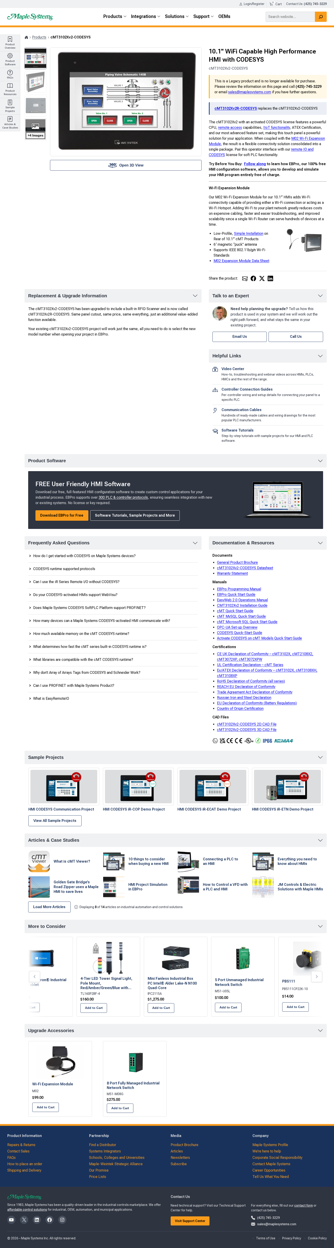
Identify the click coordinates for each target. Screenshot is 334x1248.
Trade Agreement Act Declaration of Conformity (254, 692)
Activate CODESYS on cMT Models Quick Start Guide (259, 638)
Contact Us (294, 4)
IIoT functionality (276, 127)
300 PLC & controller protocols (123, 497)
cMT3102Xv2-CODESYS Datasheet (245, 568)
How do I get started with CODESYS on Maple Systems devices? (84, 556)
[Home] (26, 37)
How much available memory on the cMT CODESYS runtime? (81, 634)
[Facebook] (253, 278)
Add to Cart (161, 1008)
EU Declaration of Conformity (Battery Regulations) (257, 703)
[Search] (321, 17)
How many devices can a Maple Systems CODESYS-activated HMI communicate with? (101, 621)
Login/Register (254, 4)
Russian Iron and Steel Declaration (244, 697)
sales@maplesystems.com (249, 92)
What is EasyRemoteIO (51, 698)
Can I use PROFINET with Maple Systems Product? (73, 685)
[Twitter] (262, 278)
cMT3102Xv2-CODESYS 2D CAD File (247, 724)
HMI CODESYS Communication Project (61, 809)
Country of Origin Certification (240, 708)
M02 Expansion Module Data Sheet (241, 261)
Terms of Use (265, 1238)
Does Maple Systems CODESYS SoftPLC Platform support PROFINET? (89, 608)
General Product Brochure (237, 562)
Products (39, 37)
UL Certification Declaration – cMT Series (250, 665)
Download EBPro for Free (61, 515)
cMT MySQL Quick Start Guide (241, 616)
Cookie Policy (317, 1238)
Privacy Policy (291, 1238)
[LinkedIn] (270, 278)
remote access (230, 127)
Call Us (296, 336)
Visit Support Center (190, 1221)
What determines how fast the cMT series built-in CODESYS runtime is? (90, 646)
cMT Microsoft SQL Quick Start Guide (247, 622)
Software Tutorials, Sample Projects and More (135, 515)
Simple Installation (248, 233)
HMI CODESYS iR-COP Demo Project (134, 809)
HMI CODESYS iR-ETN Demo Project (282, 809)
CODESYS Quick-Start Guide (239, 633)
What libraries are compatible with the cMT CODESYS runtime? (83, 659)
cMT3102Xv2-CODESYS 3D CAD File (247, 730)
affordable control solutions (27, 1209)
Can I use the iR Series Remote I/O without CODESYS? (76, 582)
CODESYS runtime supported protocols (64, 569)
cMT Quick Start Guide (235, 611)
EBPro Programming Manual (239, 589)
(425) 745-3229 (268, 1218)
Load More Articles (49, 907)
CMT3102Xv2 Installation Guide (242, 605)
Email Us (239, 336)
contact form (303, 1205)
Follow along (255, 164)
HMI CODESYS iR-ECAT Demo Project (209, 809)
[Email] (245, 278)
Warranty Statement (232, 573)
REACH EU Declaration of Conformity (246, 687)
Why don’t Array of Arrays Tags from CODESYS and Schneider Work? (86, 672)
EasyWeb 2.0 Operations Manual (242, 600)
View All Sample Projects (54, 821)
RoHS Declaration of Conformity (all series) (251, 681)
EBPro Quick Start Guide (236, 594)
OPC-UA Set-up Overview (237, 627)
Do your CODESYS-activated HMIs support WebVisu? (75, 595)
